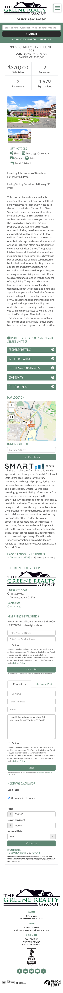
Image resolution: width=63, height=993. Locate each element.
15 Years (30, 797)
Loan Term (13, 789)
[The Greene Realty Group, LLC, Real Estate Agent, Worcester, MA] (31, 957)
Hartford (40, 553)
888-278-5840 (37, 19)
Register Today (31, 944)
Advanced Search (24, 39)
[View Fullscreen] (11, 417)
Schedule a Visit (43, 683)
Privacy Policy (19, 663)
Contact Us (13, 602)
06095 (26, 557)
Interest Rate (15, 831)
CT (30, 553)
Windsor (15, 557)
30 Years (16, 797)
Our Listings (14, 606)
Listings (21, 553)
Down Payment (16, 819)
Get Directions (31, 456)
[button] (31, 34)
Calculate (31, 843)
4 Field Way (31, 916)
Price (10, 808)
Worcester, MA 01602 (31, 918)
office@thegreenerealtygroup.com (31, 930)
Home (10, 553)
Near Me (45, 39)
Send (31, 767)
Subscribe (31, 669)
